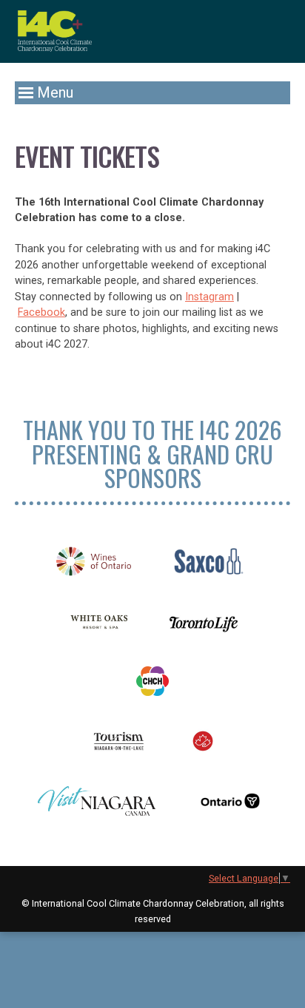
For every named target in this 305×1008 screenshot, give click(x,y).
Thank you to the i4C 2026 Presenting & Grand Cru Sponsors (152, 453)
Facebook (41, 312)
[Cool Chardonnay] (55, 31)
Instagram (209, 297)
